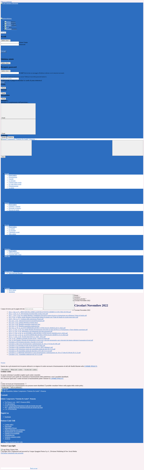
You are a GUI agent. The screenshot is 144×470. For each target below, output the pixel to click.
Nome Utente (23, 42)
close (3, 157)
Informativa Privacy (11, 428)
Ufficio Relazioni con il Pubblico (15, 430)
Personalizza (5, 369)
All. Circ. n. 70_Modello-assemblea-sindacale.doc (24, 326)
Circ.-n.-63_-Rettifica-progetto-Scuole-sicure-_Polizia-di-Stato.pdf (29, 338)
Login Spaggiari (51, 76)
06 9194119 (11, 404)
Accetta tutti (30, 369)
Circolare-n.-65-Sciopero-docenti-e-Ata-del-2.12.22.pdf (26, 342)
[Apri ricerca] (127, 148)
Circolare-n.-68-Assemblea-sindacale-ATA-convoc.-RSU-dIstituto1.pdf (31, 347)
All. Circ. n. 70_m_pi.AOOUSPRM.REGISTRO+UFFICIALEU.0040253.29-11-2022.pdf (37, 328)
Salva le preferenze (15, 387)
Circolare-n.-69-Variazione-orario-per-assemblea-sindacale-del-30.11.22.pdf (32, 349)
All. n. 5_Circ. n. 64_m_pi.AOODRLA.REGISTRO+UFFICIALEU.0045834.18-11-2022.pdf (38, 333)
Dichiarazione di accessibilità (14, 431)
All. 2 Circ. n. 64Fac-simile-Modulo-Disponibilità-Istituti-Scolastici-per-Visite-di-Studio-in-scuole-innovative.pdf (43, 317)
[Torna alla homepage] (72, 139)
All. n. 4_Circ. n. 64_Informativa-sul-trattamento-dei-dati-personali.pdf (30, 331)
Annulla (4, 137)
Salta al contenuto (6, 1)
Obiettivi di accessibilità (12, 433)
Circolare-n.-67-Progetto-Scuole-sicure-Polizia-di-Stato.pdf (27, 345)
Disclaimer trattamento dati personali (12, 453)
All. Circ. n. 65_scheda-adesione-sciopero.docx (23, 322)
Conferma (10, 137)
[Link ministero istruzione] (9, 3)
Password (22, 44)
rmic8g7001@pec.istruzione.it (25, 407)
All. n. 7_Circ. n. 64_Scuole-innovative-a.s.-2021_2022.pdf (27, 337)
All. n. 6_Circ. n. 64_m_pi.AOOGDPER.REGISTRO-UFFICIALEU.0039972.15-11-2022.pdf (38, 335)
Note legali (8, 426)
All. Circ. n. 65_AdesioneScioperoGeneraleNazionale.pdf (26, 321)
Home (76, 295)
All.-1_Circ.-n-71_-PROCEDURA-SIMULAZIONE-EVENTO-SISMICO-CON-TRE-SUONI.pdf (40, 312)
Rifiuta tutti (17, 369)
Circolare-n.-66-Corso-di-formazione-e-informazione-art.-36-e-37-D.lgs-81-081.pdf (34, 344)
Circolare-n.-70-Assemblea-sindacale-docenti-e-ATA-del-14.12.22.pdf (30, 351)
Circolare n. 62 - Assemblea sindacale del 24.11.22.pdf (25, 354)
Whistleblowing (9, 435)
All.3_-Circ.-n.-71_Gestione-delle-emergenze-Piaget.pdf (26, 319)
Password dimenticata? (8, 48)
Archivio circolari (79, 299)
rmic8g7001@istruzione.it (25, 406)
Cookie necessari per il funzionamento (13, 384)
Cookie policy (9, 424)
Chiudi (3, 88)
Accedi (3, 32)
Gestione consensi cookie (12, 437)
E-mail (21, 73)
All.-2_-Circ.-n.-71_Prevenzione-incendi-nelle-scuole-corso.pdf (28, 314)
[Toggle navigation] (16, 148)
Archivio (77, 297)
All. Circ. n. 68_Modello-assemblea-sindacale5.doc (24, 324)
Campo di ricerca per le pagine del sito (12, 309)
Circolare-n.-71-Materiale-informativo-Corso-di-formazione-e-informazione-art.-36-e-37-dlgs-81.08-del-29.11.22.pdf (45, 352)
